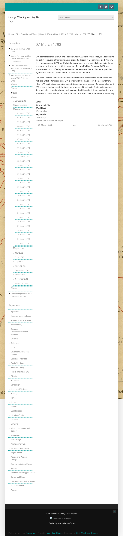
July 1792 (19, 262)
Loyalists (14, 424)
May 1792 (19, 253)
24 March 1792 (23, 213)
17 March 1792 (23, 183)
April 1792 (19, 249)
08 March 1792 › (106, 125)
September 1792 (22, 270)
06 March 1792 (23, 135)
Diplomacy (15, 343)
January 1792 (20, 101)
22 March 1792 (23, 204)
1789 (15, 84)
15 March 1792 (23, 174)
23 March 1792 (23, 209)
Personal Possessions (20, 448)
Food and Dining (17, 368)
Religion (14, 468)
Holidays (14, 394)
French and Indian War (20, 372)
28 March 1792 (23, 230)
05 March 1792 (23, 131)
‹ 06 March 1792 (44, 125)
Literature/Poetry (17, 415)
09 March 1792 (23, 148)
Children (14, 339)
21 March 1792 (23, 200)
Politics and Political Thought (49, 120)
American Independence (21, 316)
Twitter (106, 6)
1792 (70, 34)
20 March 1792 (23, 196)
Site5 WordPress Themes (87, 533)
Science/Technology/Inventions (23, 473)
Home (11, 34)
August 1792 (20, 266)
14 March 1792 (23, 170)
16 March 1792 (23, 178)
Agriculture (15, 312)
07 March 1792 (23, 139)
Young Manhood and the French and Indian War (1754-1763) (21, 59)
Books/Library (16, 325)
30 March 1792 (23, 239)
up (74, 125)
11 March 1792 (23, 157)
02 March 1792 (23, 118)
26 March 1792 (23, 222)
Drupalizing (30, 533)
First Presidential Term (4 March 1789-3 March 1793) (41, 34)
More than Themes (55, 533)
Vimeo (111, 6)
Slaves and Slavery (18, 477)
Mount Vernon (16, 435)
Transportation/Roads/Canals (23, 481)
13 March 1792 (23, 165)
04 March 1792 (23, 126)
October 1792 (20, 275)
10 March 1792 (23, 152)
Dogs (13, 347)
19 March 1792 (23, 191)
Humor (13, 402)
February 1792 (21, 105)
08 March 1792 (23, 144)
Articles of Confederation (21, 320)
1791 (15, 93)
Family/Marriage (17, 363)
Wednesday (41, 111)
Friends (14, 376)
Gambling (15, 381)
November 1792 (21, 279)
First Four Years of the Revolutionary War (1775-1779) (21, 68)
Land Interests (16, 411)
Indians (14, 407)
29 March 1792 (23, 235)
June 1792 (19, 257)
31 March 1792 (23, 243)
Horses (13, 398)
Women (14, 490)
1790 (15, 89)
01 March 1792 (23, 113)
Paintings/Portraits (18, 444)
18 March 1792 (23, 187)
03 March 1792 (23, 122)
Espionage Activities (19, 359)
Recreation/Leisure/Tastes (21, 464)
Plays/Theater (16, 453)
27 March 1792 (23, 226)
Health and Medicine (19, 389)
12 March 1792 (23, 161)
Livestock (14, 420)
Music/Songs (16, 440)
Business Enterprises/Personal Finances (19, 332)
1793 (15, 289)
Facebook (100, 6)
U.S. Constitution (17, 486)
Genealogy (15, 385)
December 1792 (21, 283)
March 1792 (80, 34)
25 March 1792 (23, 217)
